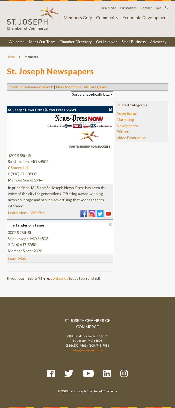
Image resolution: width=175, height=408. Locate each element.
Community (107, 17)
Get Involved (107, 41)
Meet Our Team (42, 41)
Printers (123, 131)
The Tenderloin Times (26, 225)
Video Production (131, 137)
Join (158, 8)
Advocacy (158, 41)
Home (11, 56)
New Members (68, 87)
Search (16, 87)
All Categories (95, 87)
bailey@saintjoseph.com (87, 350)
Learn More (18, 212)
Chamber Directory (75, 41)
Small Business (134, 41)
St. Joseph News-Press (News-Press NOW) (42, 110)
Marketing (125, 119)
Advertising (126, 113)
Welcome (17, 41)
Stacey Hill (19, 167)
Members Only (78, 17)
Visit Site (37, 212)
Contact (146, 8)
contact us (59, 278)
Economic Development (145, 17)
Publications (128, 8)
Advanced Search (38, 87)
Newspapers (127, 125)
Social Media (108, 8)
